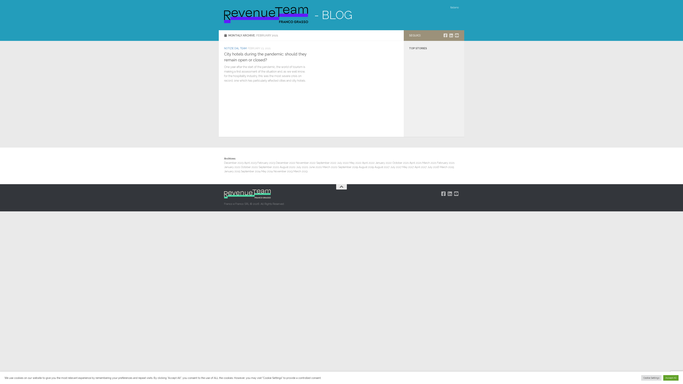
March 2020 (330, 167)
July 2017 (396, 167)
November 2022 (306, 162)
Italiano (454, 7)
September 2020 (269, 167)
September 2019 (348, 167)
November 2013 (283, 171)
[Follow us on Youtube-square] (457, 35)
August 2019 (366, 167)
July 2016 (433, 167)
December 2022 (285, 162)
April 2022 (368, 162)
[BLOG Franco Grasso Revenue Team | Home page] (266, 15)
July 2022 (343, 162)
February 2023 (266, 162)
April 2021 (415, 162)
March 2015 (447, 167)
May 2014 (267, 171)
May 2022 (355, 162)
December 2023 (233, 162)
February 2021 (445, 162)
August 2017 (382, 167)
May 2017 (408, 167)
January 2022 (383, 162)
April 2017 (421, 167)
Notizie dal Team (235, 48)
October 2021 (400, 162)
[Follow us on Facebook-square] (445, 35)
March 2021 (429, 162)
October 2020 (249, 167)
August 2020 (287, 167)
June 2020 (315, 167)
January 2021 (232, 167)
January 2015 (232, 171)
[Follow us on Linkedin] (451, 35)
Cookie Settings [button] (651, 378)
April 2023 (250, 162)
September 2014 (251, 171)
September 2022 (326, 162)
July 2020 (302, 167)
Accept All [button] (670, 378)
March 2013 (300, 171)
